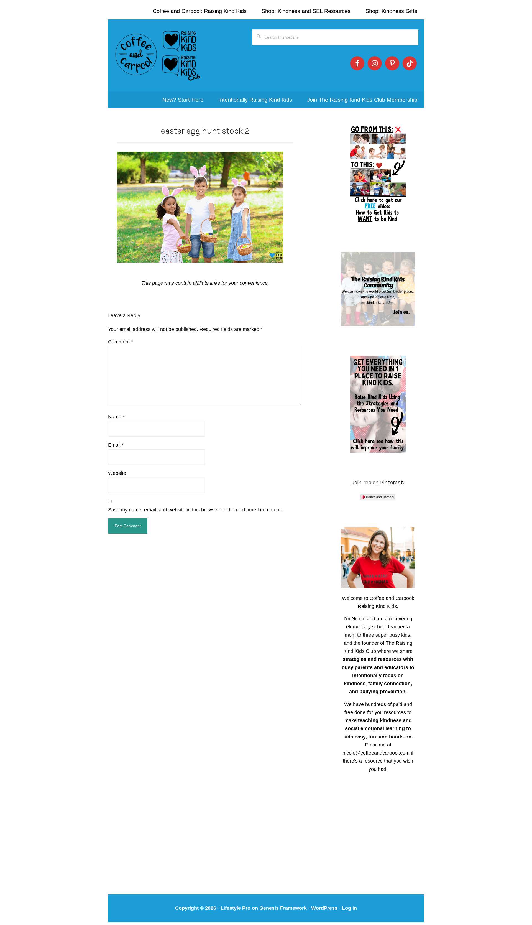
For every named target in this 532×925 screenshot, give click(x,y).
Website (117, 473)
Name (116, 416)
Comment (120, 342)
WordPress (324, 908)
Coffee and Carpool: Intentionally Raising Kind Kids (158, 55)
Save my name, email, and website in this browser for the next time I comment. (195, 510)
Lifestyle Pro (235, 908)
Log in (349, 908)
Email (116, 445)
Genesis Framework (283, 908)
